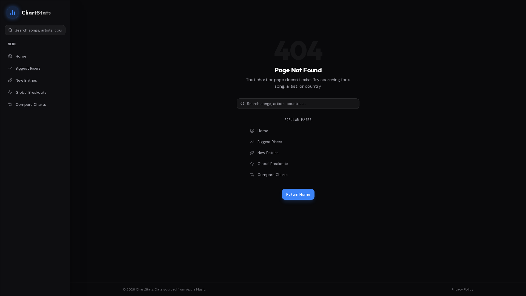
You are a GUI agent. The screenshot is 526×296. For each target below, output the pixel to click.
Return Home (298, 194)
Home (21, 56)
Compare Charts (31, 104)
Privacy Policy (462, 289)
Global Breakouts (31, 92)
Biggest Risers (28, 68)
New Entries (26, 80)
